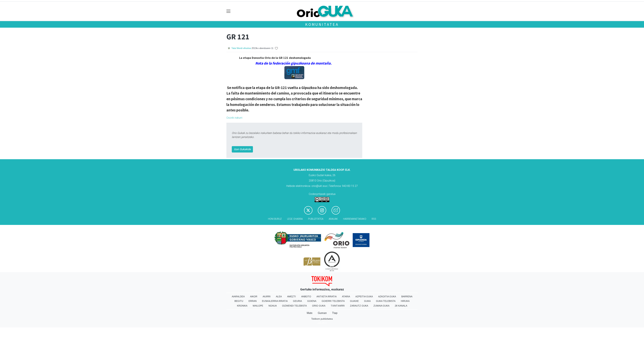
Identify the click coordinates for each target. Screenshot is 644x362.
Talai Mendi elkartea (241, 48)
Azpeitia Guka (364, 296)
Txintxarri (338, 305)
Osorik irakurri (234, 117)
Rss (374, 219)
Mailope (258, 305)
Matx (309, 313)
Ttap (334, 313)
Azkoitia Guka (387, 296)
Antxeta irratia (326, 296)
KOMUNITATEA (322, 24)
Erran (253, 301)
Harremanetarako (354, 219)
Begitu (238, 301)
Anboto (306, 296)
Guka (367, 301)
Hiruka (405, 301)
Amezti (291, 296)
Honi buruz (275, 219)
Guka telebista (385, 301)
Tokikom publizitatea (322, 318)
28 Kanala (401, 305)
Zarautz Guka (359, 305)
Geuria (297, 301)
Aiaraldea (238, 296)
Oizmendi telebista (294, 305)
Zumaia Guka (381, 305)
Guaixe (354, 301)
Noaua (273, 305)
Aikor (253, 296)
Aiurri (267, 296)
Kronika (242, 305)
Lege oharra (295, 219)
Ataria (346, 296)
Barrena (406, 296)
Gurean (322, 313)
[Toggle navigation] (228, 11)
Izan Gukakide (242, 149)
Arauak (333, 219)
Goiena (311, 301)
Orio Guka (318, 305)
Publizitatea (315, 219)
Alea (279, 296)
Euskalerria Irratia (275, 301)
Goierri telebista (333, 301)
